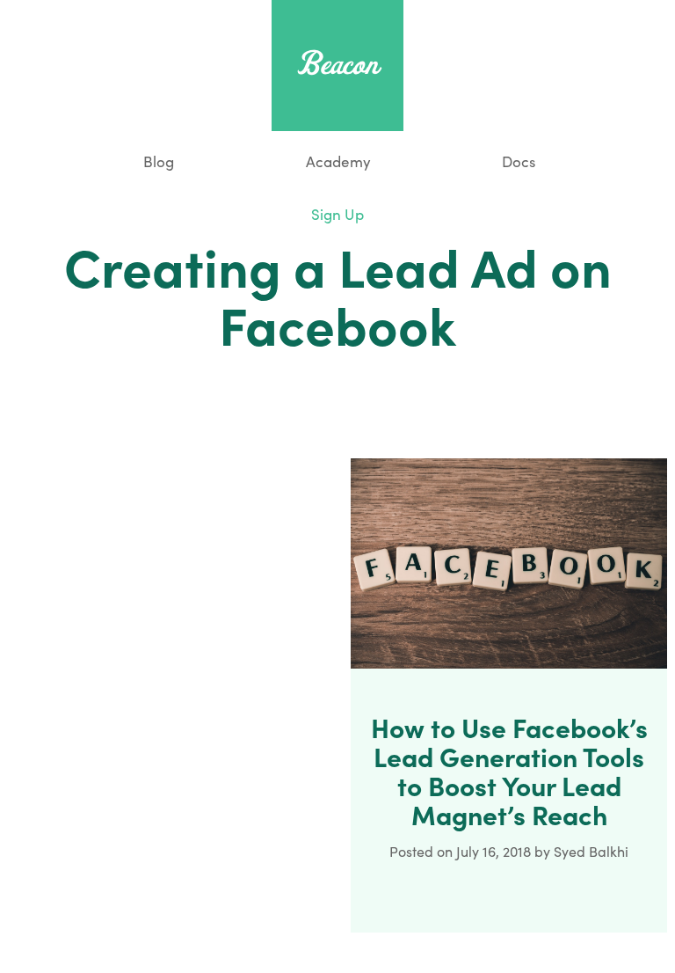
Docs (518, 161)
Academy (338, 161)
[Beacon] (337, 63)
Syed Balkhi (591, 851)
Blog (157, 161)
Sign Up (337, 214)
